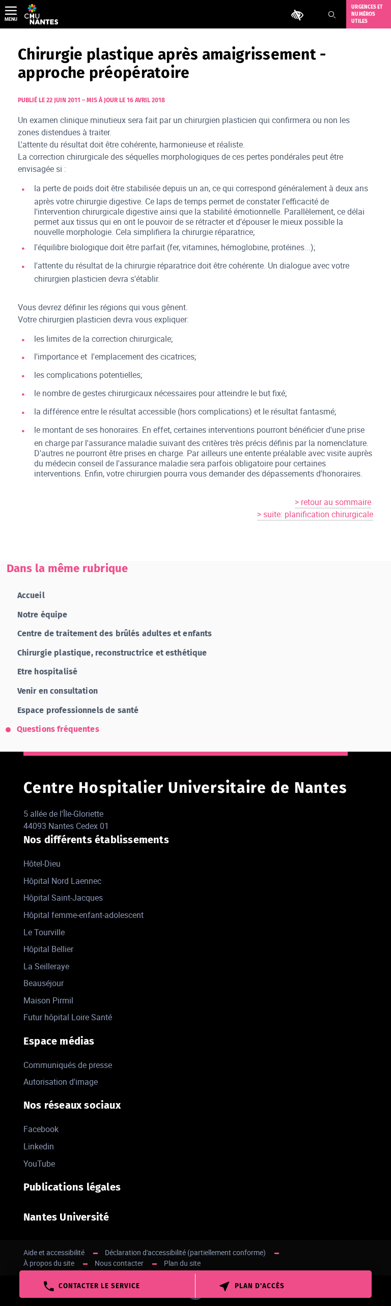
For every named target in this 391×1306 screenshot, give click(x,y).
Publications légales (72, 1187)
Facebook (41, 1129)
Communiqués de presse (67, 1065)
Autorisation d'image (60, 1081)
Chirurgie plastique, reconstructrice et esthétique (112, 653)
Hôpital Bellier (48, 949)
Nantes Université (66, 1217)
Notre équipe (42, 614)
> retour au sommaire (333, 502)
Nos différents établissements (96, 840)
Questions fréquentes (58, 729)
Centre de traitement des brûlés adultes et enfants (114, 633)
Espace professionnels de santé (78, 710)
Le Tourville (44, 932)
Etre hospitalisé (47, 671)
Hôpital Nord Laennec (62, 880)
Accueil (31, 595)
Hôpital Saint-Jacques (63, 897)
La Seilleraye (46, 966)
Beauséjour (43, 983)
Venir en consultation (57, 691)
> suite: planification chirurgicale (315, 514)
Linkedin (38, 1146)
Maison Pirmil (48, 1000)
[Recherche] (332, 14)
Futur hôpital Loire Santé (67, 1017)
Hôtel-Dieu (42, 863)
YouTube (39, 1163)
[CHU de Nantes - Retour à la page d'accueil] (41, 14)
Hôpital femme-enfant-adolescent (83, 915)
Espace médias (59, 1041)
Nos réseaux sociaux (72, 1105)
